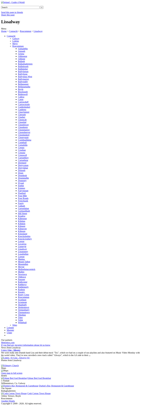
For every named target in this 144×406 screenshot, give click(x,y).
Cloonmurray (24, 130)
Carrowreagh (24, 104)
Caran (20, 99)
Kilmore (21, 226)
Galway (15, 38)
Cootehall (22, 142)
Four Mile (22, 196)
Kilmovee (22, 229)
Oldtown (22, 277)
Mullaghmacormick (26, 269)
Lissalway (38, 31)
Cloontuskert (23, 135)
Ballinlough (23, 66)
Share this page (8, 15)
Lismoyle (22, 246)
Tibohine (22, 315)
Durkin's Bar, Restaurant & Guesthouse (56, 386)
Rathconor (22, 282)
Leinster (10, 327)
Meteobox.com (7, 342)
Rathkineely (23, 287)
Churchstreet (23, 112)
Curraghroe (23, 160)
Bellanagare (23, 84)
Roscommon (25, 31)
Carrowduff (23, 102)
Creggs (21, 147)
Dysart (21, 183)
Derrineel (22, 163)
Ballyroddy (23, 81)
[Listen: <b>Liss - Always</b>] (15, 358)
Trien (20, 317)
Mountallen (23, 264)
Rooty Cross (23, 294)
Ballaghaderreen (25, 64)
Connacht (13, 31)
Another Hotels (8, 401)
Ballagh (21, 61)
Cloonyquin (23, 137)
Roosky (21, 292)
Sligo (14, 325)
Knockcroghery (25, 239)
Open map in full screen (11, 373)
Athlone (21, 59)
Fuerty (21, 203)
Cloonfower (23, 125)
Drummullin (23, 178)
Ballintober (23, 69)
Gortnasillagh (24, 211)
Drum (20, 173)
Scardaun (22, 300)
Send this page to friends (12, 12)
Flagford (22, 193)
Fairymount (23, 190)
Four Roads (23, 198)
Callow (21, 97)
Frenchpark (23, 201)
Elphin (21, 185)
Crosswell (22, 155)
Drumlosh (22, 175)
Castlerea (22, 109)
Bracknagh (23, 92)
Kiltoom (21, 231)
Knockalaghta (24, 236)
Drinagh (21, 170)
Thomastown (24, 312)
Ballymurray (23, 79)
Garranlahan (23, 208)
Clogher (21, 117)
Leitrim (15, 41)
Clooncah (22, 119)
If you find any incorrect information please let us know (25, 345)
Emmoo (21, 188)
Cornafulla (22, 145)
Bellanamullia (24, 87)
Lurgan (21, 256)
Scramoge (22, 302)
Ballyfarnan (23, 71)
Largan (21, 241)
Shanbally (22, 305)
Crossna (21, 152)
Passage (21, 279)
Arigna (21, 54)
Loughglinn (23, 254)
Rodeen (21, 289)
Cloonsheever (24, 132)
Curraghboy (23, 158)
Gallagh (21, 206)
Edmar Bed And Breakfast (39, 378)
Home (4, 31)
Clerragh (22, 114)
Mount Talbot (24, 261)
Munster (10, 330)
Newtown (22, 274)
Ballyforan (22, 74)
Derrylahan (23, 168)
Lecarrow (22, 244)
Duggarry (22, 180)
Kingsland (22, 234)
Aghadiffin (23, 48)
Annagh (21, 51)
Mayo (15, 43)
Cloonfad (22, 122)
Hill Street (22, 213)
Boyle (20, 89)
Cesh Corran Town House (39, 393)
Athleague (22, 56)
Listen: (10, 350)
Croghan (22, 150)
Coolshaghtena (24, 140)
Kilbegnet (22, 218)
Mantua (21, 259)
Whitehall (22, 322)
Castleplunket (24, 107)
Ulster (9, 332)
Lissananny (23, 251)
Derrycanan (23, 165)
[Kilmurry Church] (10, 365)
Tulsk (20, 320)
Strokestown (23, 307)
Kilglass (21, 221)
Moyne (21, 267)
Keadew (21, 216)
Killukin (21, 223)
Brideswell (23, 94)
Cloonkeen (23, 127)
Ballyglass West (25, 76)
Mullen (21, 272)
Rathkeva (22, 284)
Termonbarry (24, 310)
